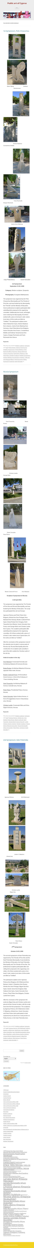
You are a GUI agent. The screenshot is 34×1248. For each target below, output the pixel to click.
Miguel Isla (23, 1036)
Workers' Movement (8, 1141)
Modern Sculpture (14, 355)
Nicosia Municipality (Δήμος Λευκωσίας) (14, 1202)
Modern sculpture (19, 345)
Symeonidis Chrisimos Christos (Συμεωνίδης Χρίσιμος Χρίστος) (13, 1225)
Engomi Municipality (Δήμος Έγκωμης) (12, 1163)
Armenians (6, 1094)
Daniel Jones (18, 1030)
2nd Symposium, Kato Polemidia (15, 740)
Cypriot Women (7, 1098)
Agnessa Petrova (13, 718)
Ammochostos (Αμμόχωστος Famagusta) (14, 1154)
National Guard (7, 1115)
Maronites (5, 1111)
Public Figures (6, 1121)
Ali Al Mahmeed (21, 1028)
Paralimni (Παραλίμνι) (8, 1210)
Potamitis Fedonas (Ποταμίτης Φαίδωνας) (14, 1213)
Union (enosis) (6, 1137)
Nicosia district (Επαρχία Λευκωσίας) (16, 1198)
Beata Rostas (11, 720)
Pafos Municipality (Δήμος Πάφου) (15, 1208)
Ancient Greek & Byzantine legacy (11, 1092)
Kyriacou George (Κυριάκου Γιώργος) (13, 1177)
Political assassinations (8, 1119)
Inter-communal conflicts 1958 (10, 1102)
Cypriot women (20, 1162)
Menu (17, 7)
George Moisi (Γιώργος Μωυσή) (16, 722)
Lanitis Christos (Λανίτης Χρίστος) (20, 1034)
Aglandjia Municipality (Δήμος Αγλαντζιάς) (15, 1152)
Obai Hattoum (16, 1038)
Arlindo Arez (21, 718)
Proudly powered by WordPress (10, 1245)
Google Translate (28, 1062)
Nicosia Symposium (10, 372)
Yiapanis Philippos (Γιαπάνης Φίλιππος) (14, 1233)
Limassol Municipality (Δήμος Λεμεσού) (14, 1192)
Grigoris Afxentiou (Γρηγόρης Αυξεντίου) (12, 1167)
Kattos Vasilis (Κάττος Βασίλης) (9, 1172)
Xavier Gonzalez (18, 361)
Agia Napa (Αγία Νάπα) (16, 1151)
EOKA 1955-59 (6, 1100)
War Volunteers (7, 1139)
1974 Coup (5, 1090)
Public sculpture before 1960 (10, 1123)
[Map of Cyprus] (11, 1080)
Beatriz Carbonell (19, 720)
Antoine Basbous (19, 349)
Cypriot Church (7, 1096)
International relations (8, 1109)
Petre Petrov (16, 728)
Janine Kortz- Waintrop (19, 353)
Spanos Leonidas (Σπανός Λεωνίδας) (14, 1219)
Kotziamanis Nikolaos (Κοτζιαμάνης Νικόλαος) (15, 1174)
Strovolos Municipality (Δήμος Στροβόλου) (14, 1222)
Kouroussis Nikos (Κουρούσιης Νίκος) (11, 1176)
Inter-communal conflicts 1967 (10, 1105)
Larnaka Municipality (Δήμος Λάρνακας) (14, 1184)
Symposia (27, 345)
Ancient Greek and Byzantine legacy (11, 1158)
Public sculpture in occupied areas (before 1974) (15, 1125)
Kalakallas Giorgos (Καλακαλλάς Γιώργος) (12, 1171)
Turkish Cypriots (7, 1133)
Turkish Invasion (7, 1135)
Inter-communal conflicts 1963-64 (11, 1104)
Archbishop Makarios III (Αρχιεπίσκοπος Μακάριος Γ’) (15, 1159)
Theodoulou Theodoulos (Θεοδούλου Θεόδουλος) (14, 1228)
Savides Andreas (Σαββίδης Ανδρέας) (16, 1216)
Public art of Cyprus (17, 3)
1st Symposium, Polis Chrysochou (16, 31)
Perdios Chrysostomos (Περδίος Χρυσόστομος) (15, 1211)
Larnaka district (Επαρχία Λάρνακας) (15, 1180)
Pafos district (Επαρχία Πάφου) (14, 1205)
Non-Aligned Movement (9, 1117)
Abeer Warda (12, 347)
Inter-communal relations (9, 1107)
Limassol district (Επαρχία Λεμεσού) (12, 1036)
